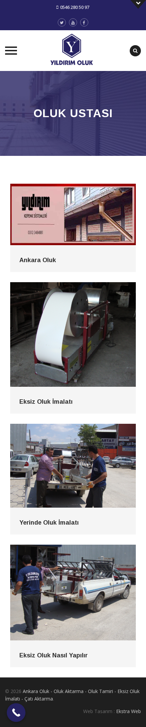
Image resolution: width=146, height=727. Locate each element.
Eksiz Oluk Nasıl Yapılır (53, 655)
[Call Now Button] (16, 712)
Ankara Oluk (37, 260)
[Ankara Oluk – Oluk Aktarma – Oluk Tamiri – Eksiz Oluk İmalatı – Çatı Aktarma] (73, 50)
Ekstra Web (128, 711)
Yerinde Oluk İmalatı (49, 522)
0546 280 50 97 (74, 7)
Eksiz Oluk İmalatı (46, 401)
